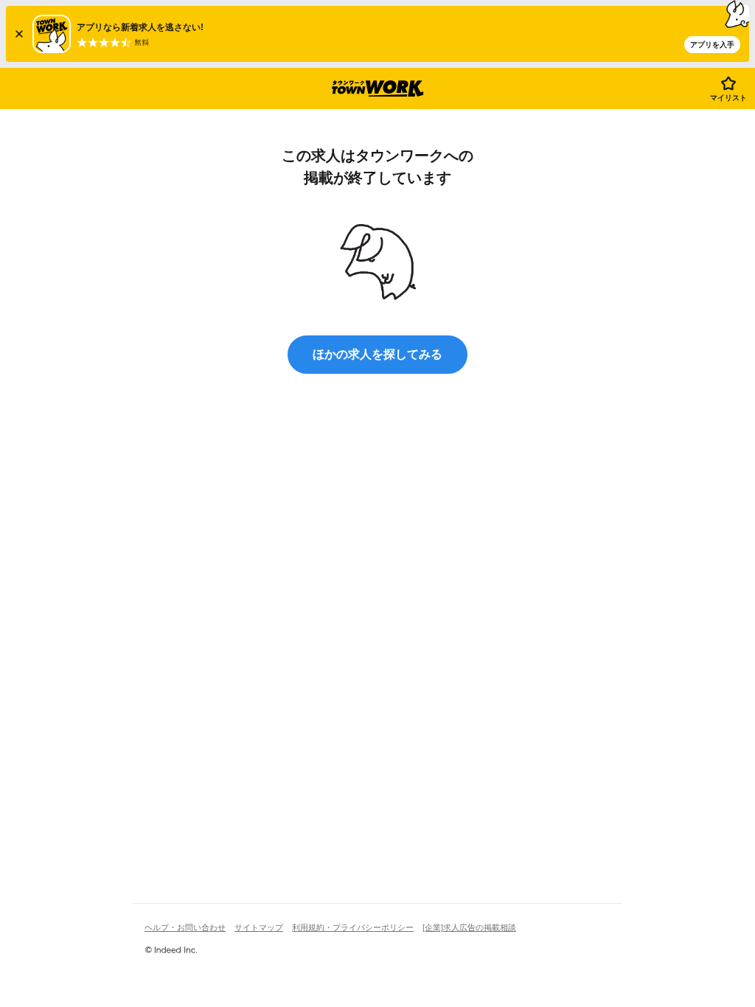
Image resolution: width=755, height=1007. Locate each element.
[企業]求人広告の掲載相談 (469, 927)
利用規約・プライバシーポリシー (353, 927)
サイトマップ (258, 927)
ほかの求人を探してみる (377, 354)
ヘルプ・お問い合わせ (185, 927)
